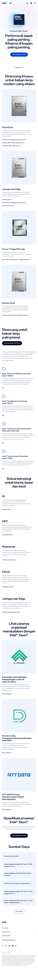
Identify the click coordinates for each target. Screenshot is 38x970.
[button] (18, 928)
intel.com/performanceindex (20, 959)
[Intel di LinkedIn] (9, 946)
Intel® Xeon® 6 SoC (8, 205)
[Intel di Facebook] (3, 946)
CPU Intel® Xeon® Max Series (11, 146)
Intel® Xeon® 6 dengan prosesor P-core (13, 139)
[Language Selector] (31, 3)
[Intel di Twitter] (6, 946)
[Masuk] (27, 3)
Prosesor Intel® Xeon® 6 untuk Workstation (15, 315)
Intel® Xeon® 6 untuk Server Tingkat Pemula (15, 259)
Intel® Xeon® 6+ (6, 199)
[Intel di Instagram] (16, 946)
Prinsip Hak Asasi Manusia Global (14, 962)
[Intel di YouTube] (13, 946)
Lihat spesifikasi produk (19, 54)
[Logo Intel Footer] (4, 922)
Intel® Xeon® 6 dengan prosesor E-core (13, 202)
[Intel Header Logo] (4, 3)
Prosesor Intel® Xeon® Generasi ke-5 (13, 143)
